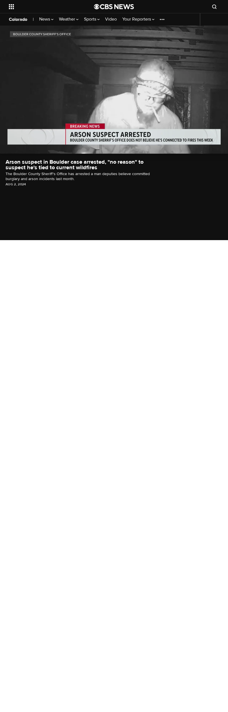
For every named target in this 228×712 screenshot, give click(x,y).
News (45, 19)
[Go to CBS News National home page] (114, 6)
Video (111, 19)
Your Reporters (137, 19)
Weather (67, 19)
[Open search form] (214, 7)
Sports (90, 19)
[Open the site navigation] (44, 6)
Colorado (18, 19)
